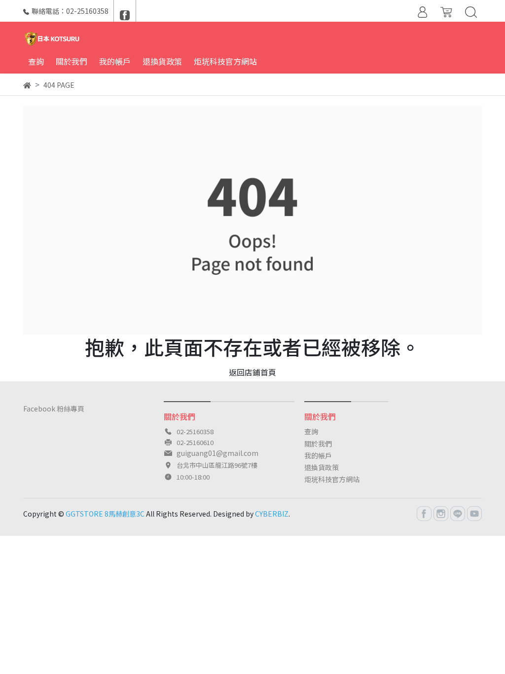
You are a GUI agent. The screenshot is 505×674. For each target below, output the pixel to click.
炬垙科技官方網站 (332, 479)
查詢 (311, 431)
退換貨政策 (321, 467)
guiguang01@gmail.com (217, 453)
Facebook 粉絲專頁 (53, 408)
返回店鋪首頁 (252, 372)
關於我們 (318, 444)
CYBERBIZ (272, 514)
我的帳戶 (318, 455)
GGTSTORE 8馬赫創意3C (105, 514)
